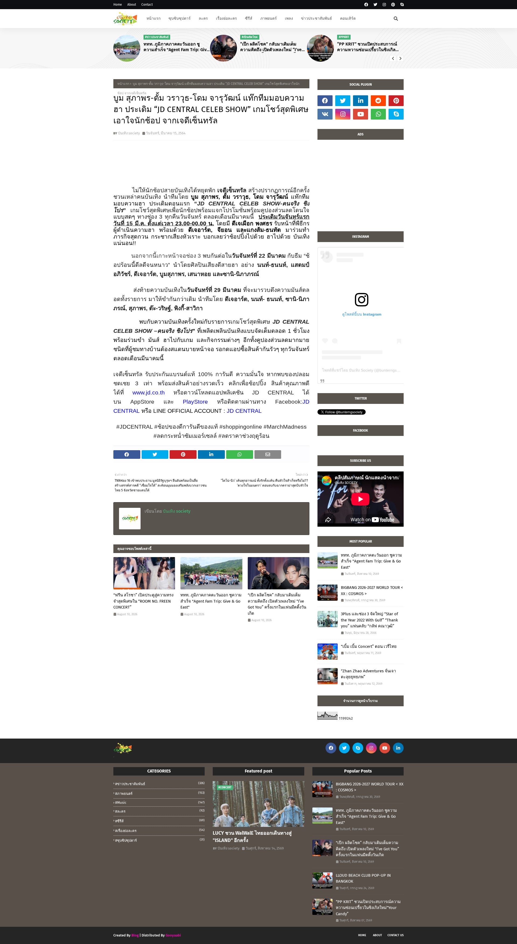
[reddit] (378, 100)
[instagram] (384, 4)
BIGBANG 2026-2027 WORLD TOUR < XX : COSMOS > (372, 590)
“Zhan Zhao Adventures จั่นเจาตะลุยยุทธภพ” (368, 674)
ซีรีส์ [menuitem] (248, 18)
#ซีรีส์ (160, 821)
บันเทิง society (129, 133)
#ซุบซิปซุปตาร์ (160, 840)
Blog (135, 935)
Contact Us (395, 935)
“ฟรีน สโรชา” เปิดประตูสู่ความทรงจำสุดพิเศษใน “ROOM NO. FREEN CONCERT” (143, 601)
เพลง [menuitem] (289, 18)
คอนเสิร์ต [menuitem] (348, 18)
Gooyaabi (173, 935)
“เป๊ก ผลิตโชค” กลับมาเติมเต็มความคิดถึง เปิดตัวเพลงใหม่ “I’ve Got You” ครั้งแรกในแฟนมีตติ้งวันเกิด (271, 47)
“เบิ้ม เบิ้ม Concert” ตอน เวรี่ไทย (369, 646)
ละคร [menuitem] (203, 18)
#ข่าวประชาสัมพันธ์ (160, 783)
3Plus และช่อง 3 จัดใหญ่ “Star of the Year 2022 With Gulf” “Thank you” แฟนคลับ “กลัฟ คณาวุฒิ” (369, 619)
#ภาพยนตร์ (160, 793)
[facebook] (366, 4)
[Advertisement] (360, 188)
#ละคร (160, 811)
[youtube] (360, 114)
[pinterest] (393, 4)
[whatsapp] (378, 114)
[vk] (325, 114)
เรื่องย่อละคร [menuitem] (226, 18)
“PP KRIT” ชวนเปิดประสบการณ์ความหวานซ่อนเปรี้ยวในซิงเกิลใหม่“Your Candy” (367, 47)
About (131, 4)
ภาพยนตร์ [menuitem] (268, 18)
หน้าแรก (123, 84)
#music (160, 802)
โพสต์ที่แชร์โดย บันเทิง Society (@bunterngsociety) (365, 370)
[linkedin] (360, 100)
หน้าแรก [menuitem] (153, 18)
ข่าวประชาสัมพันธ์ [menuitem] (316, 18)
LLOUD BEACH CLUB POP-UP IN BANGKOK (363, 878)
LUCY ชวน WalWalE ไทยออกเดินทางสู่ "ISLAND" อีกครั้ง (252, 836)
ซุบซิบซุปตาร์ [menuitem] (180, 18)
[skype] (401, 4)
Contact (147, 4)
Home (117, 4)
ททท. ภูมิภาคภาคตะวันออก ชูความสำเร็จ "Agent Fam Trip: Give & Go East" (176, 47)
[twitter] (375, 4)
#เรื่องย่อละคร (160, 830)
